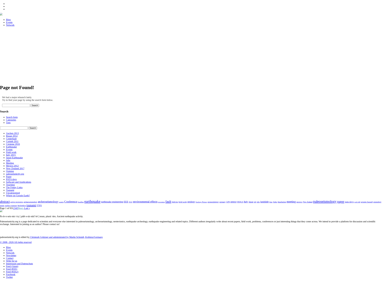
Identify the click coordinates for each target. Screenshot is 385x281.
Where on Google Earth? (18, 195)
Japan (251, 202)
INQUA (240, 202)
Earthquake (11, 147)
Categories (11, 120)
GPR (228, 202)
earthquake (92, 201)
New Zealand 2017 (15, 168)
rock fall (357, 202)
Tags (8, 122)
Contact (9, 258)
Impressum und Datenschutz (19, 263)
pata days (349, 202)
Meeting (10, 163)
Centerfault (11, 138)
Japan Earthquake (14, 157)
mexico (299, 202)
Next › (21, 208)
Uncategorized (13, 193)
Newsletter (11, 255)
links (275, 202)
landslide (264, 201)
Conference (70, 201)
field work (183, 202)
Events (9, 149)
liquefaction (282, 202)
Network (10, 253)
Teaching (10, 184)
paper (340, 201)
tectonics (22, 205)
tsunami (31, 205)
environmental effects (145, 201)
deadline (81, 202)
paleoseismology (325, 201)
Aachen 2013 (12, 133)
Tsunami (10, 190)
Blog (8, 247)
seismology (377, 202)
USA (39, 205)
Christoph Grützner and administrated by (66, 237)
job (255, 202)
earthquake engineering (112, 201)
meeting (291, 201)
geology (191, 201)
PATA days (11, 179)
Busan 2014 (11, 136)
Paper (8, 176)
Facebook (10, 274)
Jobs (8, 160)
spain (2, 206)
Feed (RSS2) (12, 271)
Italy (246, 201)
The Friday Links (14, 187)
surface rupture (11, 206)
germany (222, 202)
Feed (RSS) (11, 269)
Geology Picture (201, 202)
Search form (12, 117)
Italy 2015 (11, 155)
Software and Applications (18, 182)
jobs (258, 202)
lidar (271, 202)
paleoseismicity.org (15, 174)
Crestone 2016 (13, 144)
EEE (126, 201)
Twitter (9, 277)
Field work (11, 152)
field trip (175, 202)
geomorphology (213, 202)
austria (61, 202)
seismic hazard (367, 202)
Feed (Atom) (12, 266)
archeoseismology (48, 201)
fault (168, 201)
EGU (130, 202)
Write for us (11, 261)
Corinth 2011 (12, 141)
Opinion (10, 171)
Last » (27, 208)
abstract (5, 201)
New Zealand (308, 202)
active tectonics (16, 202)
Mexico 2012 (12, 166)
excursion (161, 202)
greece (233, 201)
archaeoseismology (30, 202)
